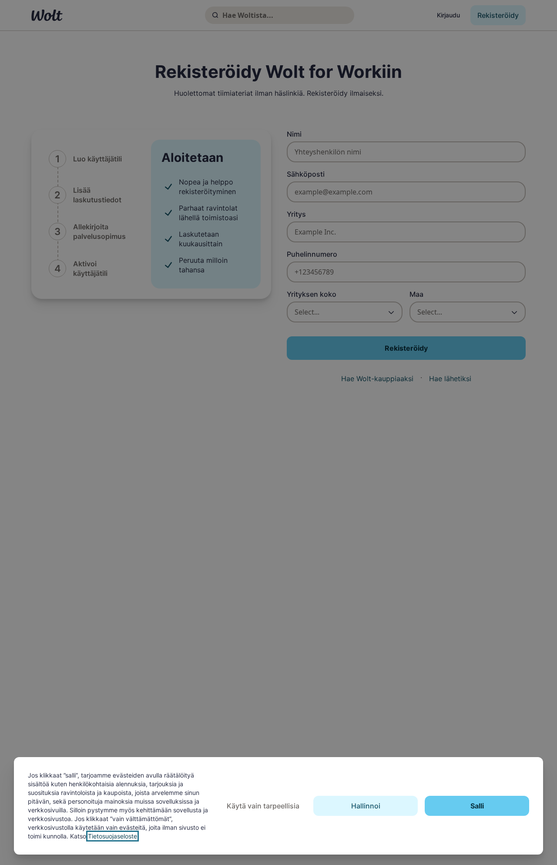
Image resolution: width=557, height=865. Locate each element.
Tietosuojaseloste (112, 836)
